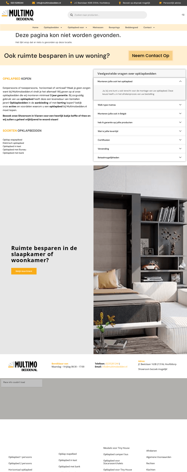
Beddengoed (131, 27)
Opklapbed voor (76, 27)
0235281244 (112, 363)
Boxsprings (114, 27)
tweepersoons (29, 88)
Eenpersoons (10, 88)
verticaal (60, 88)
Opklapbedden (51, 27)
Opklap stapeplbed (12, 139)
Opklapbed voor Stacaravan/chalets (113, 462)
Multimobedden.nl (22, 91)
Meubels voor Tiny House (116, 448)
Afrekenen (151, 450)
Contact (147, 27)
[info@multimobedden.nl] (33, 3)
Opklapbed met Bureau (14, 149)
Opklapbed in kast (12, 146)
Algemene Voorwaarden (158, 457)
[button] (183, 15)
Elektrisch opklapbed (13, 143)
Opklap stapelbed (68, 453)
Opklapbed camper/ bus (115, 454)
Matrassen (98, 27)
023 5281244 (17, 3)
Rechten (150, 463)
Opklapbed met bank (13, 152)
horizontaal (45, 88)
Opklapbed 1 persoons (20, 457)
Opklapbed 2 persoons (20, 463)
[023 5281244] (7, 3)
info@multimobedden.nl (49, 3)
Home (35, 27)
